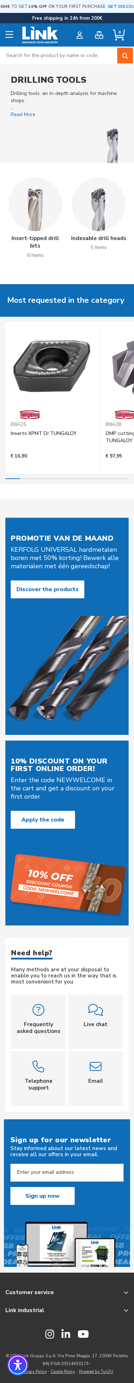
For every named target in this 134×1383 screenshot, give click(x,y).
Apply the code (42, 820)
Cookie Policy (63, 1371)
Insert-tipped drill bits (35, 242)
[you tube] (83, 1334)
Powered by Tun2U (96, 1371)
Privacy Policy (34, 1371)
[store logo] (40, 35)
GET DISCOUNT (116, 6)
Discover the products (47, 589)
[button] (18, 1365)
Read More (23, 114)
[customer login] (79, 35)
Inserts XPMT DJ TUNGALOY (44, 433)
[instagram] (50, 1334)
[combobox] (67, 55)
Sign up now (42, 1196)
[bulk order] (99, 35)
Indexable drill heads (98, 238)
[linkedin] (66, 1334)
